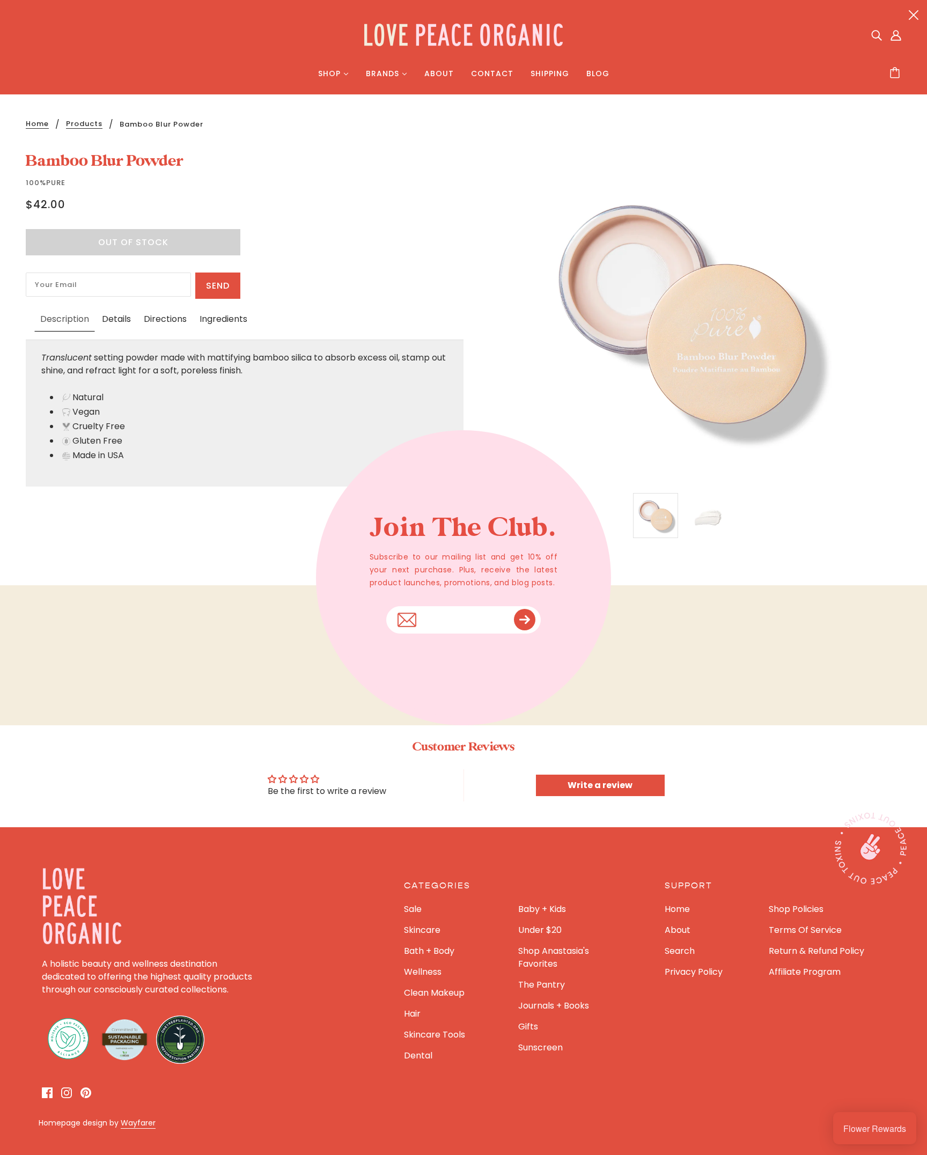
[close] (913, 14)
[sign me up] (524, 619)
